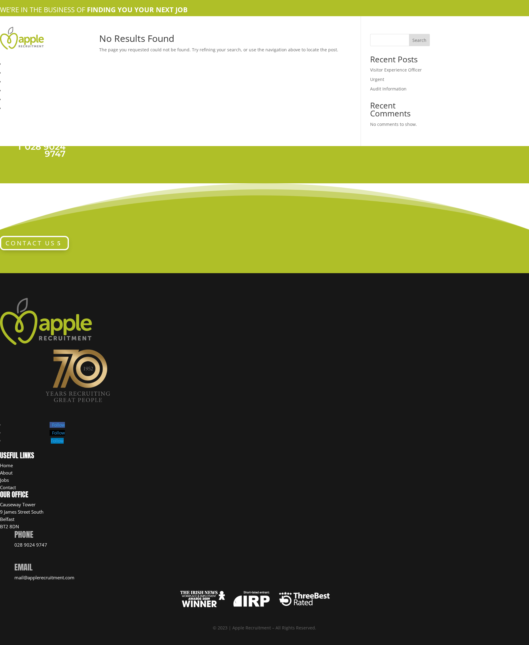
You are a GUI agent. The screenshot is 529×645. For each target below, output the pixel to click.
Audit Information (388, 89)
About (6, 473)
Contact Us (16, 90)
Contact (8, 487)
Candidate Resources (28, 98)
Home (10, 63)
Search (419, 40)
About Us (14, 72)
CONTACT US (30, 243)
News (10, 107)
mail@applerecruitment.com (44, 577)
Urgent (377, 79)
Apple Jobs (17, 81)
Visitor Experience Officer (396, 70)
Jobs (4, 480)
